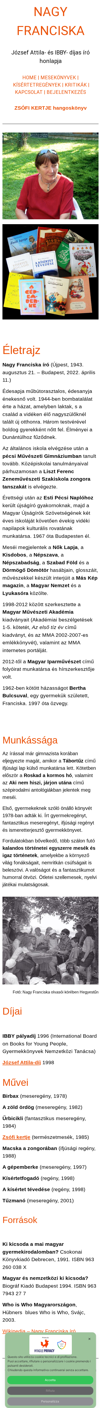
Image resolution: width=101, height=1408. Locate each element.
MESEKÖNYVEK (58, 77)
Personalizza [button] (50, 1401)
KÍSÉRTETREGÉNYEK (37, 85)
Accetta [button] (50, 1380)
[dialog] (50, 1370)
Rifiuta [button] (50, 1390)
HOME (29, 77)
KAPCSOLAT (29, 92)
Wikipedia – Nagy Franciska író (39, 1331)
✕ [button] (89, 1339)
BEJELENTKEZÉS (66, 92)
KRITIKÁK (76, 85)
